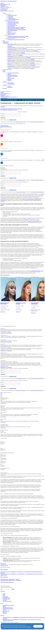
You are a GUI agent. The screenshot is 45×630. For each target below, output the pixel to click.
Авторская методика (7, 69)
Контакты (5, 88)
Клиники (4, 85)
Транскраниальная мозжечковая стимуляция (17, 29)
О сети (4, 71)
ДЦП (1, 396)
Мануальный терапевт (12, 49)
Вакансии (9, 79)
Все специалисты (11, 66)
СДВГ (1, 393)
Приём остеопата (11, 34)
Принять (38, 626)
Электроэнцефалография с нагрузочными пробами (18, 36)
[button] (43, 160)
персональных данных (20, 121)
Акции (4, 70)
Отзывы (2, 431)
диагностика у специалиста (33, 221)
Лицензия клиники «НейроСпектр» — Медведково (10, 580)
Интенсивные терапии (12, 30)
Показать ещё (3, 563)
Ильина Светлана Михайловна (37, 302)
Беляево (9, 86)
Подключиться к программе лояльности (8, 1)
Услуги (4, 12)
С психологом (10, 16)
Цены (4, 40)
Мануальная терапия (12, 32)
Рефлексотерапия (11, 26)
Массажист (10, 51)
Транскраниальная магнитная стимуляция (16, 27)
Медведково (10, 87)
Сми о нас (9, 80)
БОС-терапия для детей (12, 25)
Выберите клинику (4, 565)
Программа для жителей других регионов (16, 39)
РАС (1, 395)
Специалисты (5, 42)
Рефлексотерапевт (11, 60)
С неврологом (10, 17)
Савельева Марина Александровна (20, 303)
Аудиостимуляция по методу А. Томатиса (16, 28)
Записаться (19, 108)
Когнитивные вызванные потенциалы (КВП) (16, 37)
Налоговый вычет (11, 83)
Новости (9, 73)
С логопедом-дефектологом (13, 19)
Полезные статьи (6, 599)
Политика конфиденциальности (6, 582)
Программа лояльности (12, 75)
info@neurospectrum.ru (12, 96)
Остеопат (9, 64)
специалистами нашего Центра (37, 270)
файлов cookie (28, 627)
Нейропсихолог (11, 56)
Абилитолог (10, 58)
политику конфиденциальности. (37, 121)
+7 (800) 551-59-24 (12, 119)
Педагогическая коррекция (13, 21)
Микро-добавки (11, 82)
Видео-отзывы (3, 432)
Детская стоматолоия (7, 601)
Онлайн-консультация (12, 15)
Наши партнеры (11, 78)
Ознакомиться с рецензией (6, 332)
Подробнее (10, 46)
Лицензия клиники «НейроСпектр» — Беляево (9, 579)
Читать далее (3, 403)
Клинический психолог (12, 44)
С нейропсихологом (11, 18)
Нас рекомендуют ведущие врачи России (8, 108)
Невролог (9, 54)
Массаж (9, 31)
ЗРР (1, 394)
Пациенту (5, 81)
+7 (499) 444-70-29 (4, 8)
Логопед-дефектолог (12, 47)
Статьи (9, 77)
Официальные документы (13, 76)
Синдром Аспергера (4, 397)
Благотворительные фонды (13, 72)
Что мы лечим (6, 41)
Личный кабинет (3, 9)
